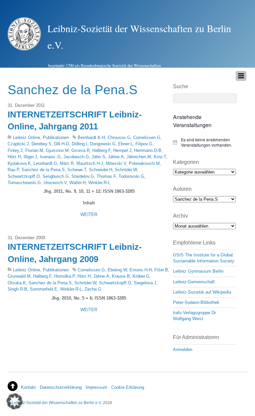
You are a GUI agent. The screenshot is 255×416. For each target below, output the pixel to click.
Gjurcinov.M (57, 150)
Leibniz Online (26, 137)
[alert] (204, 142)
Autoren (182, 189)
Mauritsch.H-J (89, 163)
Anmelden (182, 349)
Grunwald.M (19, 276)
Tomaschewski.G (24, 182)
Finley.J (15, 150)
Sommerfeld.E (43, 289)
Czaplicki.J (18, 143)
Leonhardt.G (45, 163)
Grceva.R (80, 150)
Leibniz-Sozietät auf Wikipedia (202, 292)
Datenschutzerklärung (61, 387)
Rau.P (13, 169)
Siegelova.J (145, 282)
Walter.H (77, 182)
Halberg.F (101, 150)
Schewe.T (76, 169)
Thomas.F (106, 176)
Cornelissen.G (146, 137)
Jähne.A (116, 156)
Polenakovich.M (144, 163)
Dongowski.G (103, 143)
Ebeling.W (117, 269)
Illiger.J (30, 156)
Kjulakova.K (19, 163)
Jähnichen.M (139, 156)
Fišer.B (161, 269)
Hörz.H (14, 156)
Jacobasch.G (76, 156)
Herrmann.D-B (147, 150)
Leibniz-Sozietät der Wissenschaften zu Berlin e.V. (57, 402)
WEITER (88, 214)
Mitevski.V (116, 163)
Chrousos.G (119, 137)
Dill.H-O (61, 143)
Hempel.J (122, 150)
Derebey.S (41, 143)
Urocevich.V (55, 182)
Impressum (96, 387)
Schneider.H (100, 169)
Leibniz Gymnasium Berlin (198, 271)
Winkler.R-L (99, 182)
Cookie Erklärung (127, 387)
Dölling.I (79, 143)
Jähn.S (98, 156)
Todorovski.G (131, 176)
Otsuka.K (17, 282)
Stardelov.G (82, 176)
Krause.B (121, 276)
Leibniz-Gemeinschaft (194, 281)
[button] (14, 401)
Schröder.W (126, 169)
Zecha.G (93, 289)
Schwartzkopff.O (24, 176)
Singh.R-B (17, 289)
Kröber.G (140, 276)
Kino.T (160, 156)
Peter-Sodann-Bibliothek (196, 302)
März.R (67, 163)
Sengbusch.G (55, 176)
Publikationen (56, 137)
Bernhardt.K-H (91, 137)
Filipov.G (143, 143)
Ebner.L (125, 143)
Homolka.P (64, 276)
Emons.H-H (140, 269)
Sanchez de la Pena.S (43, 169)
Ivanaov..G (50, 156)
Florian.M (34, 150)
